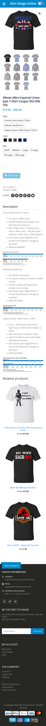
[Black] (5, 140)
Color (5, 136)
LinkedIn (21, 195)
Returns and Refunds (10, 684)
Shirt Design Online (23, 3)
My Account (6, 649)
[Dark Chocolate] (10, 140)
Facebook (13, 195)
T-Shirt (14, 190)
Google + (25, 195)
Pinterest (29, 195)
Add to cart (13, 175)
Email (33, 195)
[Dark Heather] (15, 140)
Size (4, 146)
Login (4, 655)
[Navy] (20, 140)
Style (5, 116)
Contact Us (6, 671)
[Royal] (25, 140)
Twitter (17, 195)
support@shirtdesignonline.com (18, 587)
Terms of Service (8, 690)
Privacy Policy (7, 687)
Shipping (5, 677)
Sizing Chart (7, 674)
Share (6, 195)
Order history (7, 652)
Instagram (15, 601)
